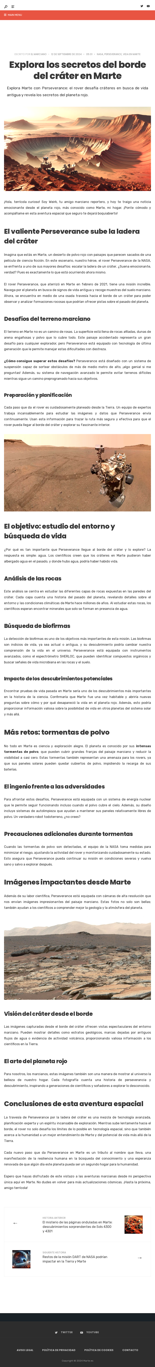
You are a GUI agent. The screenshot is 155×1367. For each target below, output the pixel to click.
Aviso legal (25, 1350)
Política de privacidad (58, 1350)
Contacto (130, 1350)
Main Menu (14, 14)
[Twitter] (142, 6)
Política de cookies (98, 1350)
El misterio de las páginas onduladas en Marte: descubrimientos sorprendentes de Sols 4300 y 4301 (77, 1224)
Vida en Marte (131, 54)
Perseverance (113, 54)
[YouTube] (148, 6)
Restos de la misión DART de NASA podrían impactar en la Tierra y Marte (75, 1257)
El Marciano (39, 54)
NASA (100, 54)
